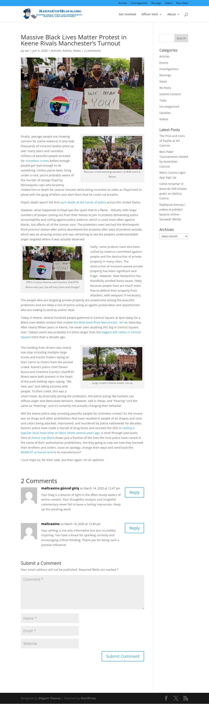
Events (67, 51)
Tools (163, 100)
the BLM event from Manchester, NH (98, 322)
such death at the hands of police (83, 202)
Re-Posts (165, 88)
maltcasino (50, 524)
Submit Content (170, 94)
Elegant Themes (50, 698)
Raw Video (182, 3)
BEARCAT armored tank (37, 452)
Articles (122, 3)
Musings (156, 3)
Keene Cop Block (42, 438)
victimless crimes (37, 161)
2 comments (92, 51)
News (77, 51)
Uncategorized (169, 106)
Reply (134, 492)
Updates (165, 113)
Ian (27, 51)
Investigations (139, 3)
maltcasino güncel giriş (60, 488)
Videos (168, 3)
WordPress (88, 698)
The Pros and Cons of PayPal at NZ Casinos (172, 141)
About (171, 14)
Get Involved (127, 14)
